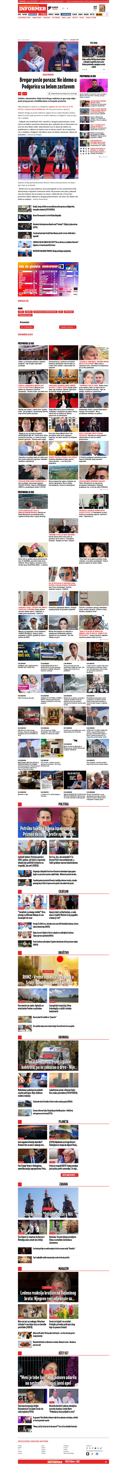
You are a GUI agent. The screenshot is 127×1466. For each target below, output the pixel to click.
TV (18, 1449)
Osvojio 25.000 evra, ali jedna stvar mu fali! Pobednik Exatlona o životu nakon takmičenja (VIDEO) (55, 925)
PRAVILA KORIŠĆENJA (69, 1453)
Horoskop (46, 18)
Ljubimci (21, 1318)
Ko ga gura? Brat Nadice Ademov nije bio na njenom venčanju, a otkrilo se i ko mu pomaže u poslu (55, 1419)
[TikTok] (101, 1448)
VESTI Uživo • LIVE (72, 1461)
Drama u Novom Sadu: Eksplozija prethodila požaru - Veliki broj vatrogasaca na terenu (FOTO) (53, 1112)
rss (61, 312)
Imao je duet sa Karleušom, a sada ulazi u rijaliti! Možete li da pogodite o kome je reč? (63, 915)
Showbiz (21, 1233)
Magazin (86, 14)
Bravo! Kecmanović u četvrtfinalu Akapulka (47, 215)
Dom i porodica (54, 1318)
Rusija (82, 18)
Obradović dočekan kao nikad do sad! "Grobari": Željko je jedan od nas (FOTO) (55, 226)
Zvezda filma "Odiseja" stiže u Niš (48, 1214)
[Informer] (63, 8)
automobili (56, 18)
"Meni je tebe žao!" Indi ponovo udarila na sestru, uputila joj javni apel (48, 1380)
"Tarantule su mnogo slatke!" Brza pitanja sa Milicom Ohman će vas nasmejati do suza (31, 915)
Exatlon (21, 908)
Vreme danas (36, 18)
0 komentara (28, 327)
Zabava (80, 14)
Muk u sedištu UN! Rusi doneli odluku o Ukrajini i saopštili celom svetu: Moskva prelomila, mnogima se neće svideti (93, 63)
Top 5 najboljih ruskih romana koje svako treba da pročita (51, 1257)
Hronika (57, 14)
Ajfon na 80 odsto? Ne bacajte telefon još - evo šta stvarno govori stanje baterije (54, 1334)
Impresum (66, 1451)
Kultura (48, 1209)
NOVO (19, 14)
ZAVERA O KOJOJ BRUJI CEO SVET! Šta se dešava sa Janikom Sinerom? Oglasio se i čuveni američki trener (55, 243)
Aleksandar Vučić (24, 18)
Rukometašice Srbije (25, 315)
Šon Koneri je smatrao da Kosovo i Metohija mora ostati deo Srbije (31, 1238)
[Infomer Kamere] (54, 8)
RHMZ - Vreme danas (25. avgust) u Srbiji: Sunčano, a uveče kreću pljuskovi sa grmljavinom (48, 980)
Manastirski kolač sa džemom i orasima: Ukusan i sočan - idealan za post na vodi (54, 1343)
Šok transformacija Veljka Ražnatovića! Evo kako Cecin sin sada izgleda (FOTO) (30, 1409)
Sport (19, 39)
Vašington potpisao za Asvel (87, 1)
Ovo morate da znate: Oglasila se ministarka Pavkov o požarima (31, 1007)
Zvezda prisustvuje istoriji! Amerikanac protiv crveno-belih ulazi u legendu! (54, 235)
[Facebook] (87, 1448)
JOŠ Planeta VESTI (68, 1175)
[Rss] (98, 1448)
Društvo (51, 14)
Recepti (75, 18)
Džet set (92, 14)
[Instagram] (93, 1448)
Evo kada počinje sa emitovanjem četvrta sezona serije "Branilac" (54, 1248)
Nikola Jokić (66, 18)
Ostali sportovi (26, 39)
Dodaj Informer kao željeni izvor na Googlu (64, 93)
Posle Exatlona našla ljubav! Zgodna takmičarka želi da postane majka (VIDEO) (55, 943)
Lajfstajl (48, 1287)
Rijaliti (52, 1402)
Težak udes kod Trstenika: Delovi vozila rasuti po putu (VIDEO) (52, 1102)
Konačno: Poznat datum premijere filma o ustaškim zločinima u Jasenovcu (62, 1240)
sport (21, 312)
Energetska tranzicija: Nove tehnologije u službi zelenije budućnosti (60, 1008)
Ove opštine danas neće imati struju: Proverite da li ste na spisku (53, 1026)
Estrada (48, 1372)
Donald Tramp (91, 18)
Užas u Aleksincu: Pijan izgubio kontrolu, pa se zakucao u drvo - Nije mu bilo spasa (48, 1064)
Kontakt (65, 1449)
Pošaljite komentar (67, 327)
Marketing (66, 1446)
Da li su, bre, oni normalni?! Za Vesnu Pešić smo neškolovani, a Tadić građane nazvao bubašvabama (63, 860)
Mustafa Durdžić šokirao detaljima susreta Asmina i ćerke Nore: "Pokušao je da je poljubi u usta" (63, 1409)
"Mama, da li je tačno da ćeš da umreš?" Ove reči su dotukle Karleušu (55, 1426)
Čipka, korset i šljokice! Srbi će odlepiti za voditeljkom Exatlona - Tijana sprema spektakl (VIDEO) (53, 934)
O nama (65, 1447)
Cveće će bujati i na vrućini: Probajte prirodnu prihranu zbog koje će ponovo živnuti (62, 1324)
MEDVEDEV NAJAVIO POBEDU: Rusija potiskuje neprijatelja (52, 251)
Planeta (74, 14)
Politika (24, 14)
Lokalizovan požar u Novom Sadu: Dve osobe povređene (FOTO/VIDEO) (63, 1091)
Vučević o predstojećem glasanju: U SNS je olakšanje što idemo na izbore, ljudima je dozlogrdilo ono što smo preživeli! (46, 1)
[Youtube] (96, 1448)
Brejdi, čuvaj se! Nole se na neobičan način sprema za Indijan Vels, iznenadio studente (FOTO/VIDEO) (54, 208)
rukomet (29, 312)
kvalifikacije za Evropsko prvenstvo (45, 312)
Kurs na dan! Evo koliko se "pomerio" (44, 1017)
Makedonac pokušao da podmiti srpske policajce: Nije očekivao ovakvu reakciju (30, 1093)
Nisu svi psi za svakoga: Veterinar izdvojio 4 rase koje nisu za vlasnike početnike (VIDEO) (32, 1324)
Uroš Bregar (69, 312)
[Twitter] (90, 1448)
